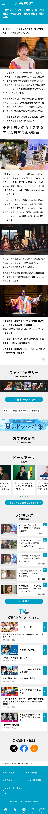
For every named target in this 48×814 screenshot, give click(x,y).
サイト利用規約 (34, 780)
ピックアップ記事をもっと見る (24, 502)
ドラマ (6, 410)
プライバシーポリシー (13, 790)
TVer (12, 342)
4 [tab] (27, 496)
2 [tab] (22, 496)
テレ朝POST (24, 3)
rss (34, 748)
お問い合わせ (10, 780)
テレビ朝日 (10, 772)
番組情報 (35, 410)
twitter (14, 748)
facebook (24, 748)
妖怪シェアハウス (20, 410)
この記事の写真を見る (24, 399)
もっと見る (24, 601)
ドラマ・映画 (16, 763)
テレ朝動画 (32, 772)
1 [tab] (20, 496)
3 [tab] (25, 496)
